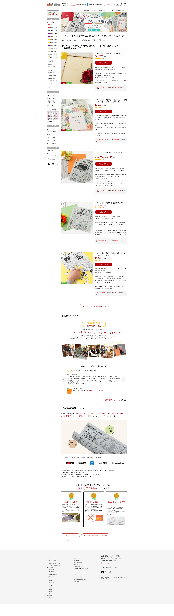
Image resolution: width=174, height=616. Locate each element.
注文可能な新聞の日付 (53, 574)
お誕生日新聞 (86, 10)
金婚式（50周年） (54, 57)
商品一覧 (49, 87)
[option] (94, 379)
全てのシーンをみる (52, 66)
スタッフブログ (51, 137)
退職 (51, 64)
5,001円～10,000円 (52, 78)
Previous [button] (64, 379)
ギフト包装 (51, 593)
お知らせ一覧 (77, 566)
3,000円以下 (51, 72)
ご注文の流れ (51, 582)
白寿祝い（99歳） (54, 48)
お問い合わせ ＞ (110, 563)
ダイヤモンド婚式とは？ (70, 535)
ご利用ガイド (50, 95)
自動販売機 (50, 151)
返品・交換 (51, 597)
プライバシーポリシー (79, 577)
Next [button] (123, 379)
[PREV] (48, 109)
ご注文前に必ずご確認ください (81, 568)
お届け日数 (51, 580)
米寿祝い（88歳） (54, 42)
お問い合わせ (50, 105)
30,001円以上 (51, 83)
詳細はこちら (103, 63)
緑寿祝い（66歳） (54, 30)
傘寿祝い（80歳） (54, 39)
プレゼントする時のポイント (54, 565)
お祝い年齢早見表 (51, 131)
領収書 (50, 589)
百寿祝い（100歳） (54, 51)
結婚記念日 (100, 10)
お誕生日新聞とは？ (53, 560)
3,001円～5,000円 (52, 75)
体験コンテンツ (51, 140)
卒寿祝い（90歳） (54, 45)
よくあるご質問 (51, 98)
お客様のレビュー (51, 129)
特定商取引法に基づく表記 (80, 579)
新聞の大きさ (51, 571)
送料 (50, 578)
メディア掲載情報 (51, 143)
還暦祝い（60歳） (54, 27)
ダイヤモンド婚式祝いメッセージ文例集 (95, 535)
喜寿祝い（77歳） (54, 36)
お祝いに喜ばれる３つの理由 (54, 563)
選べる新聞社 (51, 569)
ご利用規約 (76, 581)
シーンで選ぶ (93, 10)
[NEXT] (57, 109)
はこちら (115, 400)
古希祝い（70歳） (54, 33)
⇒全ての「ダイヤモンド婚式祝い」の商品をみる (94, 306)
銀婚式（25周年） (54, 54)
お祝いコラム (50, 134)
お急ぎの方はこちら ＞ (109, 4)
